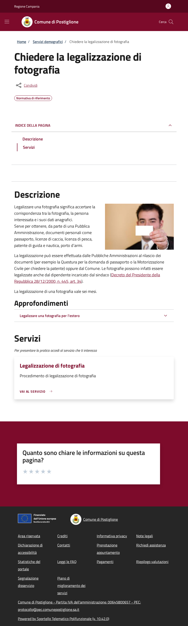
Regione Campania (26, 6)
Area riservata (29, 536)
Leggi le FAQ (67, 561)
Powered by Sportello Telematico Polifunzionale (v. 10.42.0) (63, 618)
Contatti (63, 545)
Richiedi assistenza (151, 545)
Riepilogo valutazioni (152, 561)
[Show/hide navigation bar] (7, 22)
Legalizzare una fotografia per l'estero (50, 315)
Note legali (144, 536)
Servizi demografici (48, 41)
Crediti (62, 536)
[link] (37, 391)
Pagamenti (105, 561)
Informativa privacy (112, 536)
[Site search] (171, 22)
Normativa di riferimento (33, 97)
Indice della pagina (32, 125)
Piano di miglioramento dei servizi (71, 585)
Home (21, 41)
